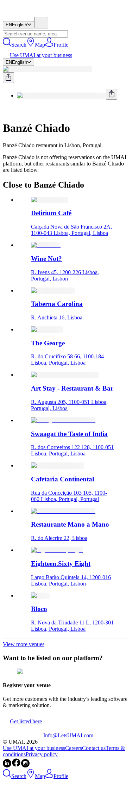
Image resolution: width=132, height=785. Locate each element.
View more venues (23, 644)
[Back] (5, 111)
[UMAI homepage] (23, 13)
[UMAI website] (23, 735)
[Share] (8, 77)
